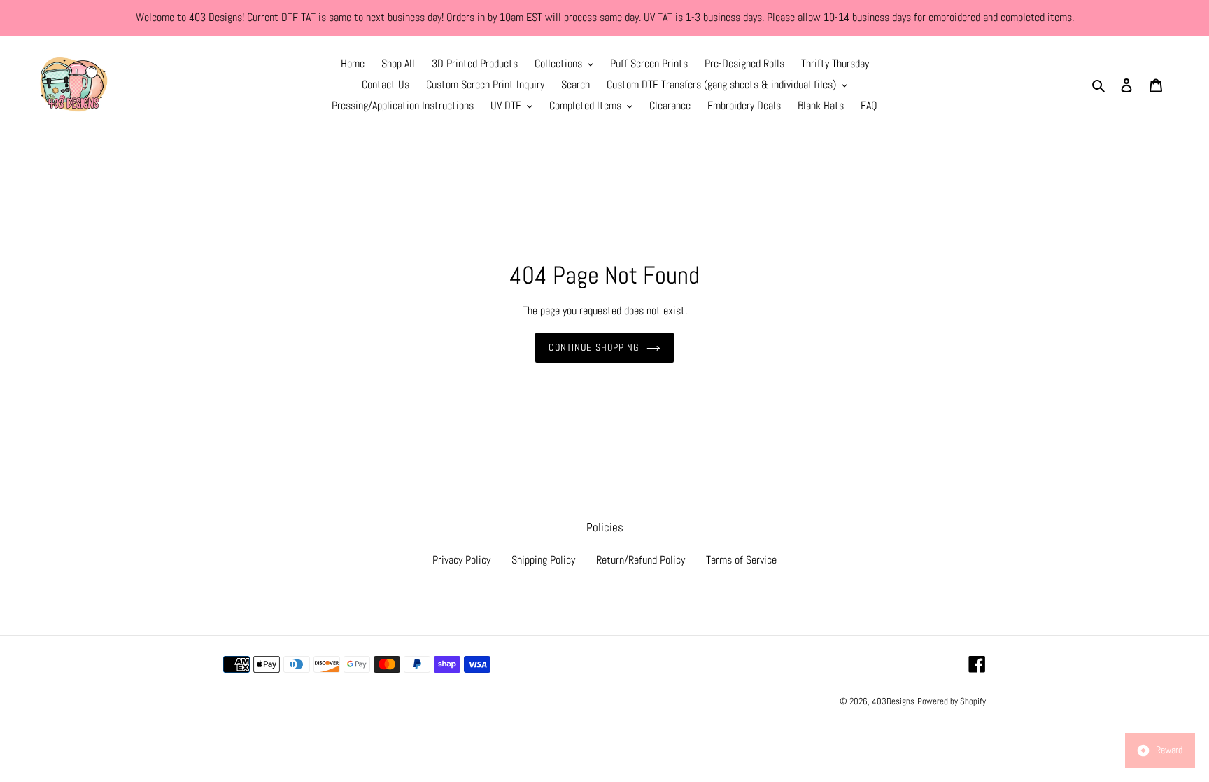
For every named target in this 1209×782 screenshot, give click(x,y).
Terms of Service (741, 559)
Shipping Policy (543, 559)
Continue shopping (594, 347)
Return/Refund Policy (640, 559)
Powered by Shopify (951, 701)
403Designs (893, 701)
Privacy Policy (461, 559)
